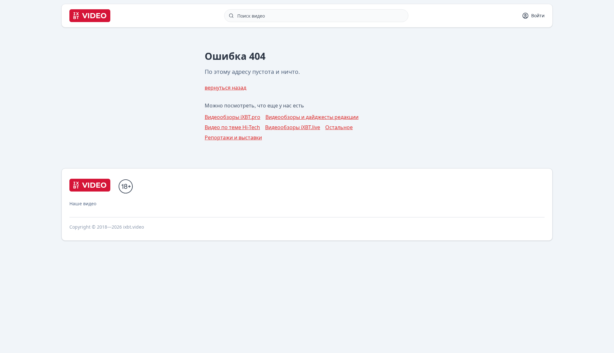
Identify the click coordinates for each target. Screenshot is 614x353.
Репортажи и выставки (233, 137)
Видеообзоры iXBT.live (292, 127)
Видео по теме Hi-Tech (232, 127)
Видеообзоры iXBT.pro (232, 117)
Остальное (339, 127)
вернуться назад (225, 87)
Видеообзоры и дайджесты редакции (311, 117)
